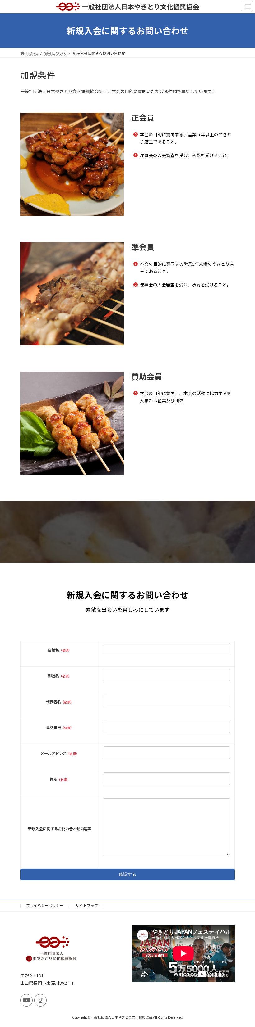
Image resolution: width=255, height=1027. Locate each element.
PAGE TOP (243, 989)
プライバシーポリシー (44, 905)
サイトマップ (87, 905)
